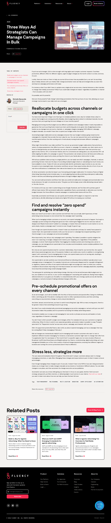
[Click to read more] (22, 437)
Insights (76, 487)
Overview (77, 479)
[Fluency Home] (13, 3)
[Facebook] (17, 505)
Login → (42, 487)
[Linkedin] (12, 505)
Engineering (94, 484)
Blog (75, 482)
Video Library (78, 490)
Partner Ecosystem (97, 490)
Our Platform (44, 479)
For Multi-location (62, 484)
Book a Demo (44, 484)
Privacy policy (99, 518)
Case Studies (78, 484)
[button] (37, 3)
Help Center (44, 482)
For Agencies (61, 479)
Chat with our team (95, 374)
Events (76, 492)
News (92, 487)
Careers (93, 482)
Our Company (95, 479)
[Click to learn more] (99, 505)
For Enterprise (61, 482)
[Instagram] (8, 505)
